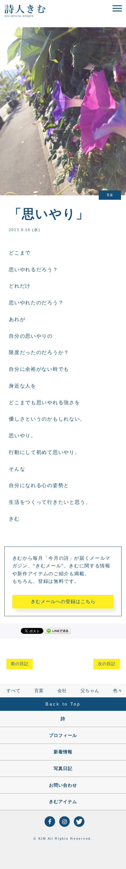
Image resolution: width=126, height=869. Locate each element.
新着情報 (63, 752)
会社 (62, 690)
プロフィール (63, 735)
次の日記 (106, 664)
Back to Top (63, 703)
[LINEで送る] (58, 630)
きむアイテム (63, 801)
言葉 (39, 690)
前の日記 (19, 664)
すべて (13, 690)
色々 (117, 690)
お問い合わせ (63, 785)
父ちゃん (90, 690)
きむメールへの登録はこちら (63, 601)
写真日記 (63, 768)
